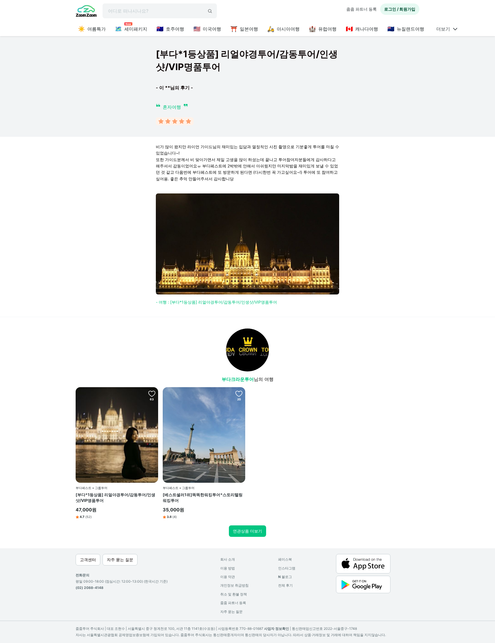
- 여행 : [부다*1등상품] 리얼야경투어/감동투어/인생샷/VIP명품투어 (216, 302)
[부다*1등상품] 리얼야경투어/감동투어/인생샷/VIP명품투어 (115, 497)
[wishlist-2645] (239, 393)
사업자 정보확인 (276, 628)
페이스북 (285, 559)
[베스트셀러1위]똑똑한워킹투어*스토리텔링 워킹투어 (203, 497)
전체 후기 (285, 585)
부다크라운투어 (238, 379)
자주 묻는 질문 (231, 612)
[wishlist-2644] (152, 393)
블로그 (285, 577)
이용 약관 (227, 577)
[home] (86, 11)
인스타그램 (286, 568)
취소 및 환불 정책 (233, 594)
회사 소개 (227, 559)
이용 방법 (227, 568)
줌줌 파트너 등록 (361, 9)
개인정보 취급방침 (234, 585)
